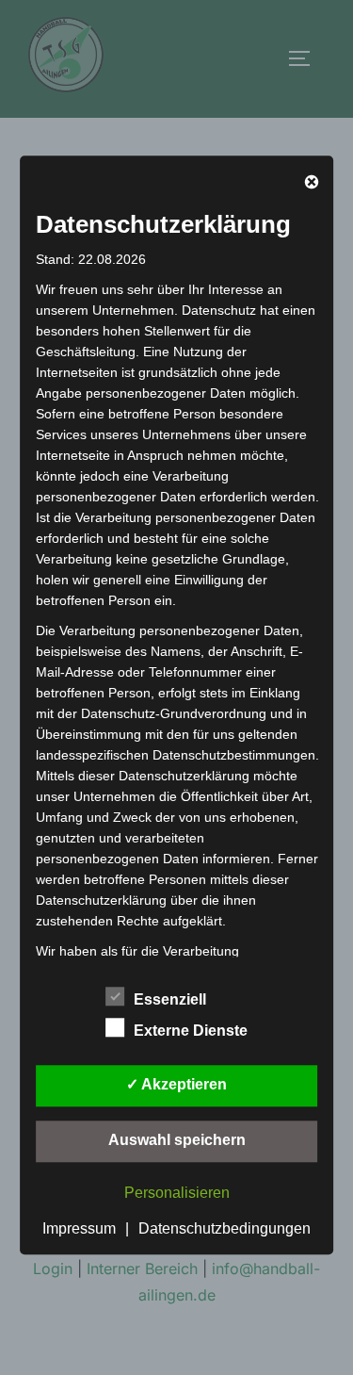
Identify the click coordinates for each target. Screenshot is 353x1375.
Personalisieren (177, 1193)
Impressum (79, 1228)
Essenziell (170, 999)
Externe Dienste (191, 1031)
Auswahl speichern (177, 1140)
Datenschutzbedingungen (224, 1228)
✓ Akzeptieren (176, 1084)
